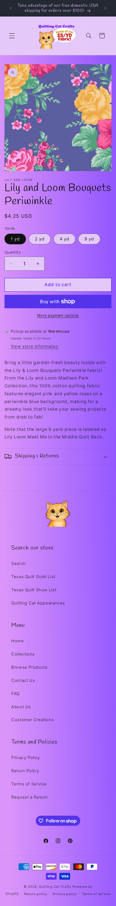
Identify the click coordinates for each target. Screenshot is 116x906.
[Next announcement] (105, 8)
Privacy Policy (25, 757)
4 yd (64, 239)
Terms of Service (29, 784)
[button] (11, 35)
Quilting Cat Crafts (55, 887)
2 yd (39, 239)
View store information (35, 346)
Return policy (35, 894)
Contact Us (23, 680)
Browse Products (29, 667)
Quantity (13, 252)
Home (17, 640)
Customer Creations (32, 719)
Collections (23, 654)
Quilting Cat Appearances (38, 603)
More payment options (58, 315)
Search (18, 563)
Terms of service (96, 894)
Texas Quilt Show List (33, 589)
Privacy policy (64, 894)
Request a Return (29, 797)
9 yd (89, 239)
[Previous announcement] (11, 8)
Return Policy (25, 770)
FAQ (15, 693)
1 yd (15, 239)
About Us (21, 706)
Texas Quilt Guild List (33, 576)
